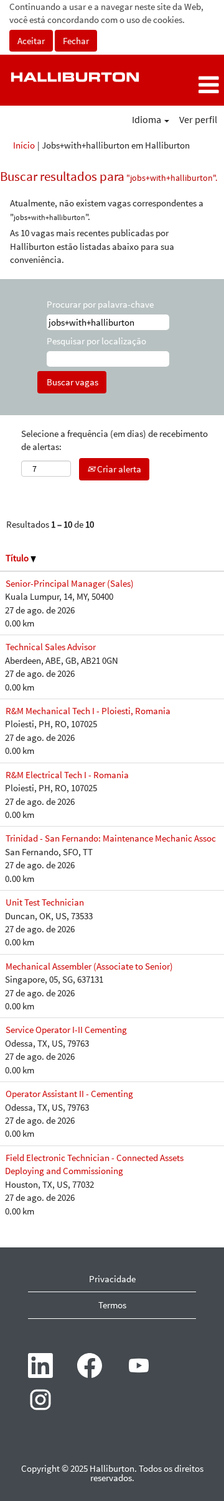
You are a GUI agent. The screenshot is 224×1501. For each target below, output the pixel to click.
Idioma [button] (147, 119)
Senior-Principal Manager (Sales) (70, 583)
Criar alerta (118, 469)
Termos (112, 1305)
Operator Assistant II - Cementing (69, 1093)
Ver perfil (198, 119)
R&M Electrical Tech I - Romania (67, 775)
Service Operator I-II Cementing (66, 1029)
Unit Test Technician (45, 902)
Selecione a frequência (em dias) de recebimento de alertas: (114, 440)
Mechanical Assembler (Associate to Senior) (89, 966)
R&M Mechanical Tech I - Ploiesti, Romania (88, 711)
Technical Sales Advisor (51, 647)
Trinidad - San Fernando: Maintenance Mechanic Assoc (111, 838)
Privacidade (112, 1279)
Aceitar (31, 41)
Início (24, 145)
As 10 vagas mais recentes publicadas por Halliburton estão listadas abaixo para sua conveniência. (92, 246)
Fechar (76, 41)
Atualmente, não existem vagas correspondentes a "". (106, 209)
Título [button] (18, 558)
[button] (186, 85)
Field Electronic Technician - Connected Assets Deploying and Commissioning (94, 1164)
